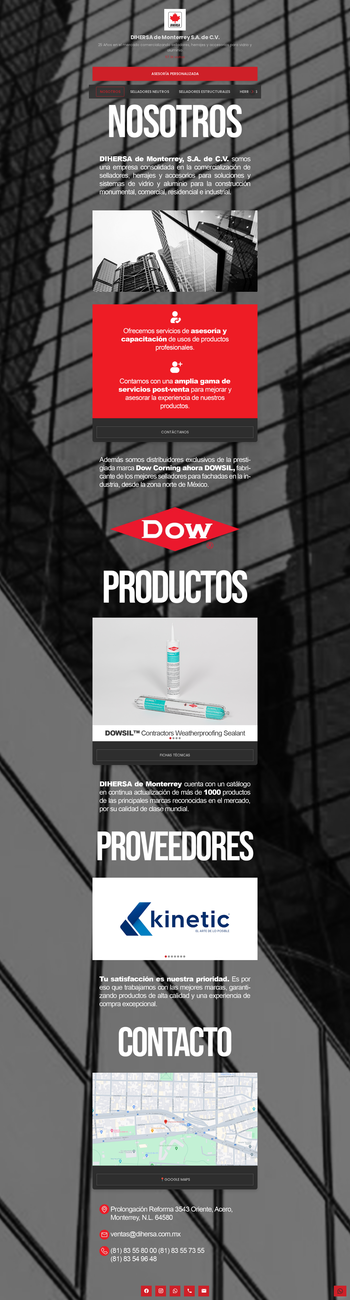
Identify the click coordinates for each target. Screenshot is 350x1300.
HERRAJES (248, 91)
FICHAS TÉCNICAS (175, 755)
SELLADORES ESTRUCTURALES (204, 91)
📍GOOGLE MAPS (175, 1179)
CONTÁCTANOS (175, 432)
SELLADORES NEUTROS (149, 91)
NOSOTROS (110, 91)
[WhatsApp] (340, 1291)
